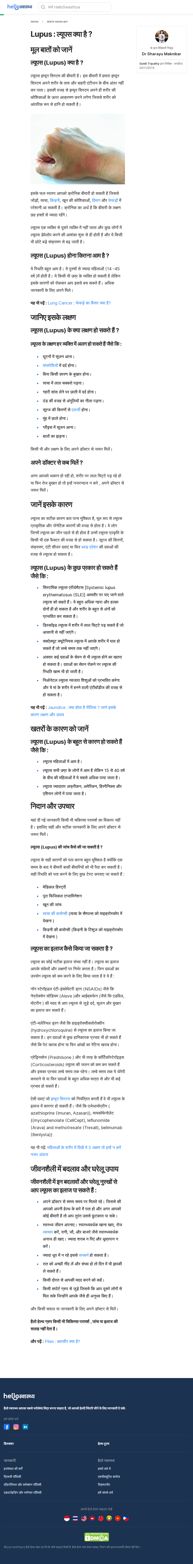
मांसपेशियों (50, 365)
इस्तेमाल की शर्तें (13, 1469)
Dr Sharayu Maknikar (161, 54)
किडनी (55, 200)
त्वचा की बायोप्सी (55, 913)
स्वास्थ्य (34, 21)
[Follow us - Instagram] (16, 1427)
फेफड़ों (113, 200)
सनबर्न (83, 1255)
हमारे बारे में (104, 1469)
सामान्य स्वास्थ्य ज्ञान (57, 21)
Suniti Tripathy (149, 63)
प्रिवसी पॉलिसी (12, 1477)
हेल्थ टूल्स (103, 1443)
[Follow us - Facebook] (6, 1427)
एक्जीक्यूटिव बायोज (109, 1477)
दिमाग (96, 200)
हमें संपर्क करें (105, 1492)
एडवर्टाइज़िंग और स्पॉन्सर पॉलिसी (22, 1492)
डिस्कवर (9, 1443)
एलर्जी (76, 409)
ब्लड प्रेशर (89, 547)
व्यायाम (48, 1232)
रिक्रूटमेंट (104, 1484)
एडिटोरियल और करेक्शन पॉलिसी (22, 1484)
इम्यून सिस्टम (60, 1098)
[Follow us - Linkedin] (25, 1427)
